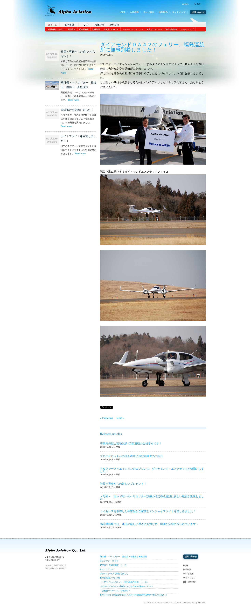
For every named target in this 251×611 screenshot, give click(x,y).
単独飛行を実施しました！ (77, 109)
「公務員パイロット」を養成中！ (115, 590)
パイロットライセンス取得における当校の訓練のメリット (126, 586)
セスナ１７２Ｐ (107, 569)
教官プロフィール (154, 29)
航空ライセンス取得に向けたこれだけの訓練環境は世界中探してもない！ (133, 595)
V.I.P (86, 25)
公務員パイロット (111, 29)
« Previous (106, 418)
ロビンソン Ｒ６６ (109, 561)
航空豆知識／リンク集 (110, 578)
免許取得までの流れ (55, 29)
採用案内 (163, 12)
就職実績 (71, 29)
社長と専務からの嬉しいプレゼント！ (123, 483)
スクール (52, 25)
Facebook (191, 582)
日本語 (197, 4)
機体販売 (99, 25)
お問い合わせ (198, 12)
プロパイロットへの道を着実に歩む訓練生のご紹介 (131, 456)
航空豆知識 (84, 29)
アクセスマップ (187, 29)
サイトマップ (178, 12)
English (185, 4)
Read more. (74, 100)
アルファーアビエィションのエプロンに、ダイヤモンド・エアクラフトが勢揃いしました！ (152, 469)
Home (122, 12)
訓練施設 (96, 29)
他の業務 (114, 25)
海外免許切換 (171, 29)
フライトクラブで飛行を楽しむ (114, 573)
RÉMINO (202, 602)
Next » (120, 418)
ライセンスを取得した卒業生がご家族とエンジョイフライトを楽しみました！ (148, 511)
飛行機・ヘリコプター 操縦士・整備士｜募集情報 (123, 556)
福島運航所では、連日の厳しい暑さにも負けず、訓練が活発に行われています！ (149, 524)
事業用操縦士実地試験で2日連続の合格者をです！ (131, 443)
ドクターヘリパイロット (132, 29)
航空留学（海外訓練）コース (113, 565)
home (186, 565)
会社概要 (134, 12)
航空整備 (69, 25)
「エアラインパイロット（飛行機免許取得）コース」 (124, 582)
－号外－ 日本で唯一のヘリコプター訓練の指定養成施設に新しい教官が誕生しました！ (152, 497)
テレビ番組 (148, 12)
